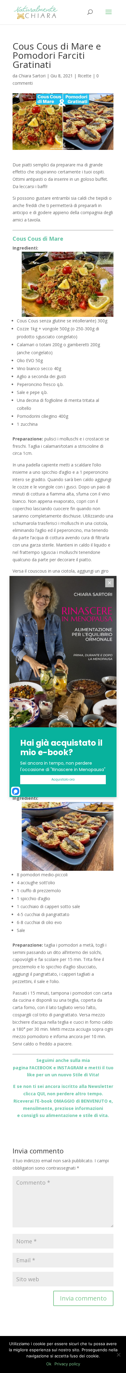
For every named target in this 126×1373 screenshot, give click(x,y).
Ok (48, 1363)
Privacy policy (67, 1363)
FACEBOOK (40, 1068)
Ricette (84, 76)
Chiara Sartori (32, 76)
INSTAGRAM (70, 1068)
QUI (41, 1094)
